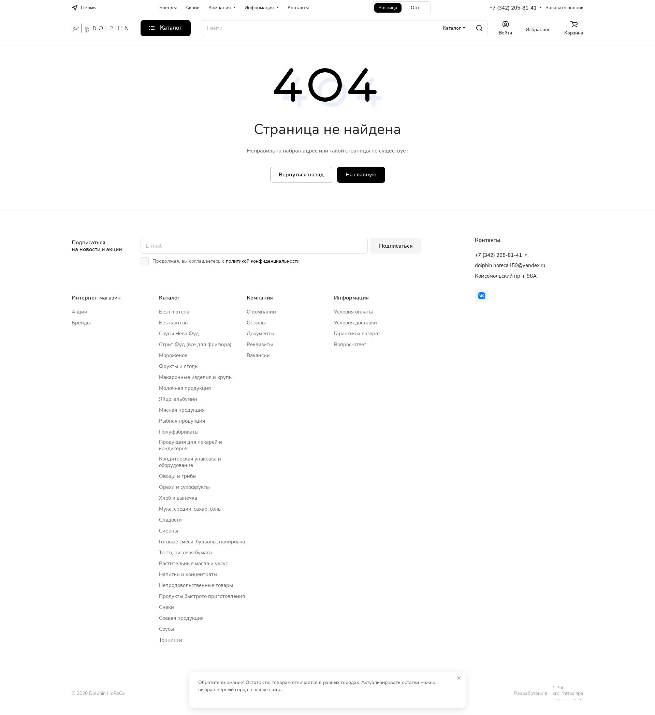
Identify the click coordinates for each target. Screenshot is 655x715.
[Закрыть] (459, 678)
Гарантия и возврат (357, 333)
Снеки (166, 607)
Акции (79, 311)
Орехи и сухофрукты (184, 487)
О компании (261, 311)
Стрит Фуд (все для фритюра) (195, 344)
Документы (260, 333)
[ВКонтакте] (482, 296)
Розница (387, 7)
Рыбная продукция (182, 421)
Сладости (170, 519)
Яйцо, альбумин (178, 399)
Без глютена (174, 311)
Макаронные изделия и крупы (196, 377)
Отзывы (256, 322)
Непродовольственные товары (196, 585)
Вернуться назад (301, 174)
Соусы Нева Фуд (179, 333)
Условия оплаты (353, 311)
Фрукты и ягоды (179, 366)
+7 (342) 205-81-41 (513, 8)
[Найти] (479, 28)
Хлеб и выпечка (178, 498)
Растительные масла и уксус (193, 563)
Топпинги (170, 640)
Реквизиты (260, 344)
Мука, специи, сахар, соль (190, 509)
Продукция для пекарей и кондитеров (190, 445)
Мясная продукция (182, 410)
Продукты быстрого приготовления (202, 596)
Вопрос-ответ (350, 344)
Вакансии (258, 355)
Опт (415, 7)
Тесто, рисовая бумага (185, 552)
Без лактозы (174, 322)
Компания (260, 298)
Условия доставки (355, 322)
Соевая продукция (181, 618)
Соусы (166, 629)
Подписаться (396, 246)
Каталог (169, 298)
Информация (351, 298)
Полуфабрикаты (179, 431)
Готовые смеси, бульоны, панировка (202, 541)
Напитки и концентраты (188, 574)
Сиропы (168, 530)
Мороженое (173, 355)
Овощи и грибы (177, 476)
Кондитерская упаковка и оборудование (190, 462)
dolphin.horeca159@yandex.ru (510, 265)
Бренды (81, 322)
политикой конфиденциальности (263, 261)
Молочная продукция (185, 388)
